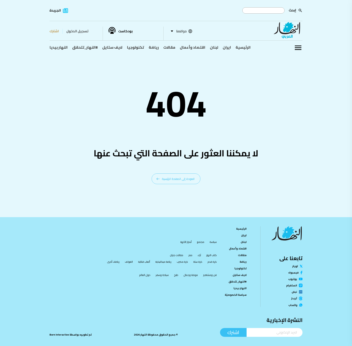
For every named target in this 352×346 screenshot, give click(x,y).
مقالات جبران (176, 255)
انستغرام (291, 285)
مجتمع (200, 242)
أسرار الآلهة (186, 242)
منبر (190, 255)
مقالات (169, 47)
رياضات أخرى (113, 261)
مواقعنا (181, 31)
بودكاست (125, 31)
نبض (294, 292)
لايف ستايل (112, 47)
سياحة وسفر (162, 275)
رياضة (154, 47)
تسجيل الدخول (77, 31)
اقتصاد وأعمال (192, 47)
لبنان (214, 47)
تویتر (295, 266)
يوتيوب (292, 279)
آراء (199, 255)
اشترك (54, 31)
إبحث (292, 10)
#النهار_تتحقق (85, 47)
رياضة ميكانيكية (163, 261)
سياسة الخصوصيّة (236, 294)
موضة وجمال (191, 275)
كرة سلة (197, 261)
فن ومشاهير (210, 275)
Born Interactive (59, 334)
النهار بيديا (59, 47)
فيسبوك (293, 272)
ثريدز (294, 298)
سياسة (213, 242)
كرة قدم (212, 261)
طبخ (176, 275)
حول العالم (144, 275)
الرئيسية (243, 47)
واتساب (292, 305)
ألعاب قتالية (144, 261)
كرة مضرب (182, 261)
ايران (227, 47)
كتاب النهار (211, 255)
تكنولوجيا (135, 47)
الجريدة (55, 10)
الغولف (129, 261)
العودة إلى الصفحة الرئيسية (178, 179)
